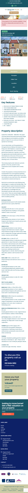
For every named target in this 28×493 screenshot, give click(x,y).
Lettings (3, 429)
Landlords (4, 490)
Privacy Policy (14, 489)
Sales (2, 427)
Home (2, 425)
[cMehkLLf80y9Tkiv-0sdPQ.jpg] (14, 46)
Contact (3, 432)
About (2, 431)
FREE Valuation (14, 12)
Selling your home (22, 490)
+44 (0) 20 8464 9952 (14, 1)
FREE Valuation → (8, 414)
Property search (12, 490)
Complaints (22, 489)
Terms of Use (6, 489)
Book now (8, 390)
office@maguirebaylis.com (15, 3)
